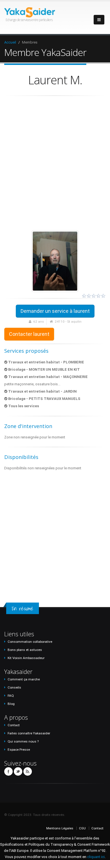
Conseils (14, 687)
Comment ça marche (24, 679)
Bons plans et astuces (25, 650)
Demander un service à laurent (55, 311)
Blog (11, 704)
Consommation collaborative (30, 642)
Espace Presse (19, 750)
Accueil (10, 42)
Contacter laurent (29, 334)
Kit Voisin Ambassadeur (26, 658)
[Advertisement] (55, 163)
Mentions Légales (59, 828)
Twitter (18, 771)
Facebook (8, 771)
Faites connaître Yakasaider (29, 733)
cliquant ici (96, 857)
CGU (82, 828)
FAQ (11, 696)
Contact (14, 725)
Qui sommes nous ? (23, 741)
